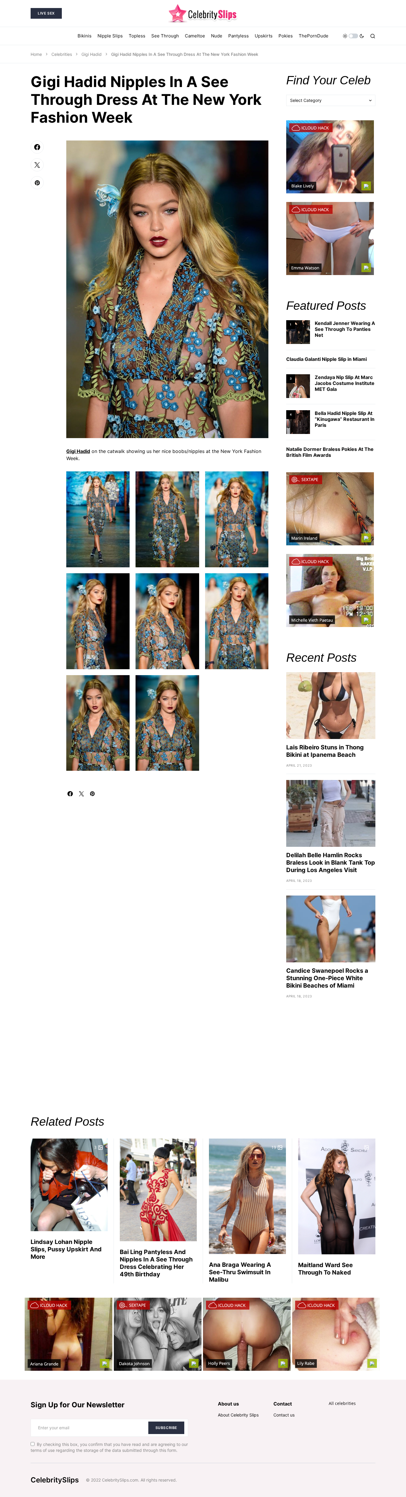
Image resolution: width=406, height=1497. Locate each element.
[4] (298, 421)
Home (36, 54)
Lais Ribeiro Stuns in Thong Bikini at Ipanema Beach (325, 751)
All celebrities (342, 1403)
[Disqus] (167, 870)
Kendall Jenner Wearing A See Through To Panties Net (345, 329)
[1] (298, 331)
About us (228, 1404)
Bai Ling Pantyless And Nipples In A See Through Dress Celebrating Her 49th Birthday (156, 1263)
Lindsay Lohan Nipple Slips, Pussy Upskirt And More (66, 1249)
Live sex (46, 13)
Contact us (284, 1414)
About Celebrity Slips (238, 1414)
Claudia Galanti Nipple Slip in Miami (326, 359)
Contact (282, 1404)
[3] (298, 385)
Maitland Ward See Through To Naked (325, 1268)
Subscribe (166, 1427)
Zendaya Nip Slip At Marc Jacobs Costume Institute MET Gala (344, 383)
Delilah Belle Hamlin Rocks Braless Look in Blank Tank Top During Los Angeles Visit (330, 863)
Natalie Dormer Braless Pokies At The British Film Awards (330, 452)
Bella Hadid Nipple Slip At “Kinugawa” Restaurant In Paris (344, 419)
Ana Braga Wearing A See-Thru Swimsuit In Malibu (240, 1272)
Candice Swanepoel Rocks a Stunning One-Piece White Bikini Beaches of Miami (327, 978)
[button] (353, 36)
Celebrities (61, 54)
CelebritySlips (55, 1480)
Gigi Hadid (91, 54)
